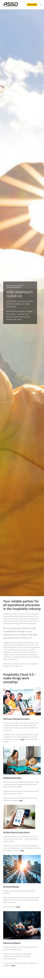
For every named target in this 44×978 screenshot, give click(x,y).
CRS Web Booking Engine (12, 778)
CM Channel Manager (11, 887)
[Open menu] (40, 4)
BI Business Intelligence (12, 943)
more (22, 850)
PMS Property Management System (16, 719)
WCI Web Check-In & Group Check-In (16, 832)
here (22, 739)
